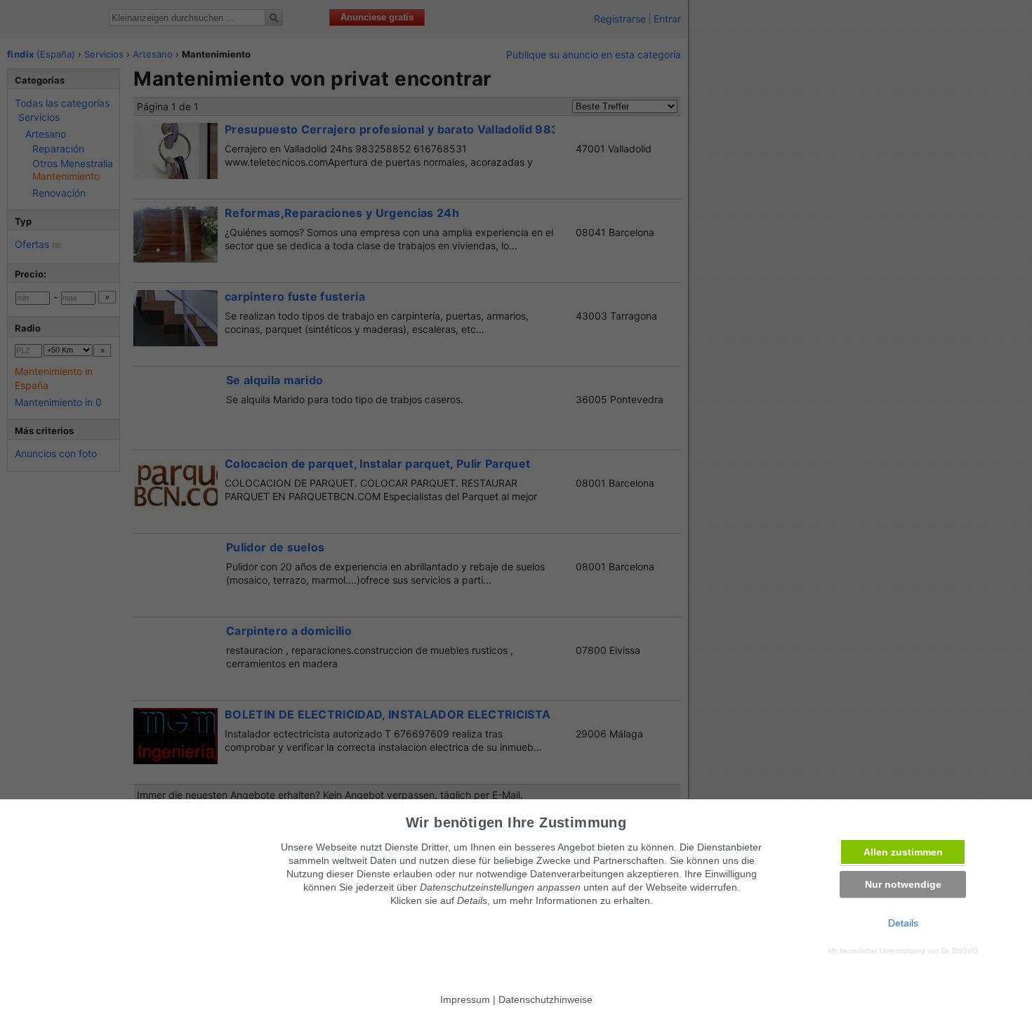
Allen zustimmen (903, 852)
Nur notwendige (903, 884)
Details (903, 923)
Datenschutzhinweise (545, 999)
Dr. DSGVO (959, 951)
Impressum (465, 999)
